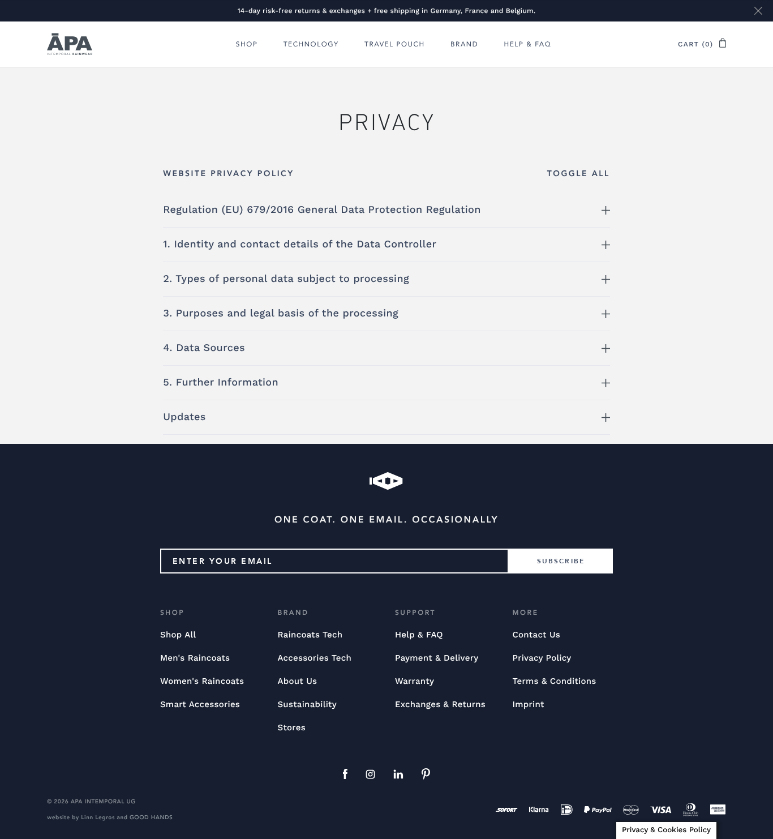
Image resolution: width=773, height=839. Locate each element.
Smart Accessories (200, 704)
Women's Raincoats (202, 681)
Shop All (178, 635)
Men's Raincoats (195, 658)
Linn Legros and (104, 817)
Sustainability (307, 704)
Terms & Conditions (554, 681)
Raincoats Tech (309, 635)
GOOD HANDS (151, 817)
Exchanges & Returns (440, 704)
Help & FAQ (528, 44)
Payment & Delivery (437, 658)
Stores (291, 727)
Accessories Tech (314, 658)
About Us (297, 681)
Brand (464, 44)
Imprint (528, 704)
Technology (311, 44)
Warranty (414, 681)
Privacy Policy (541, 658)
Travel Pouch (394, 44)
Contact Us (536, 635)
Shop (246, 44)
